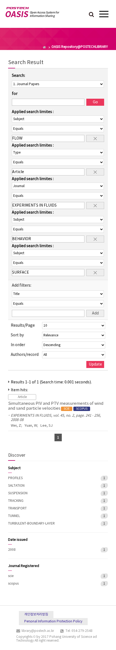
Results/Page (23, 325)
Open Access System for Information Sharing (32, 13)
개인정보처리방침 (36, 614)
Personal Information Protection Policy (53, 621)
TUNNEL (14, 516)
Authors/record (25, 355)
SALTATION (16, 485)
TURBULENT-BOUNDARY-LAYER (31, 523)
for (15, 94)
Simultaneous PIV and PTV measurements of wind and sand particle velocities (56, 406)
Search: (18, 76)
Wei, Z (16, 426)
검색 (91, 15)
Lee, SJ (46, 426)
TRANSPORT (17, 508)
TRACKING (15, 501)
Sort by (17, 335)
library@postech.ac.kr (38, 631)
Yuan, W (31, 426)
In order (18, 345)
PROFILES (15, 478)
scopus (13, 583)
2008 (12, 550)
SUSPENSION (18, 493)
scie (10, 576)
